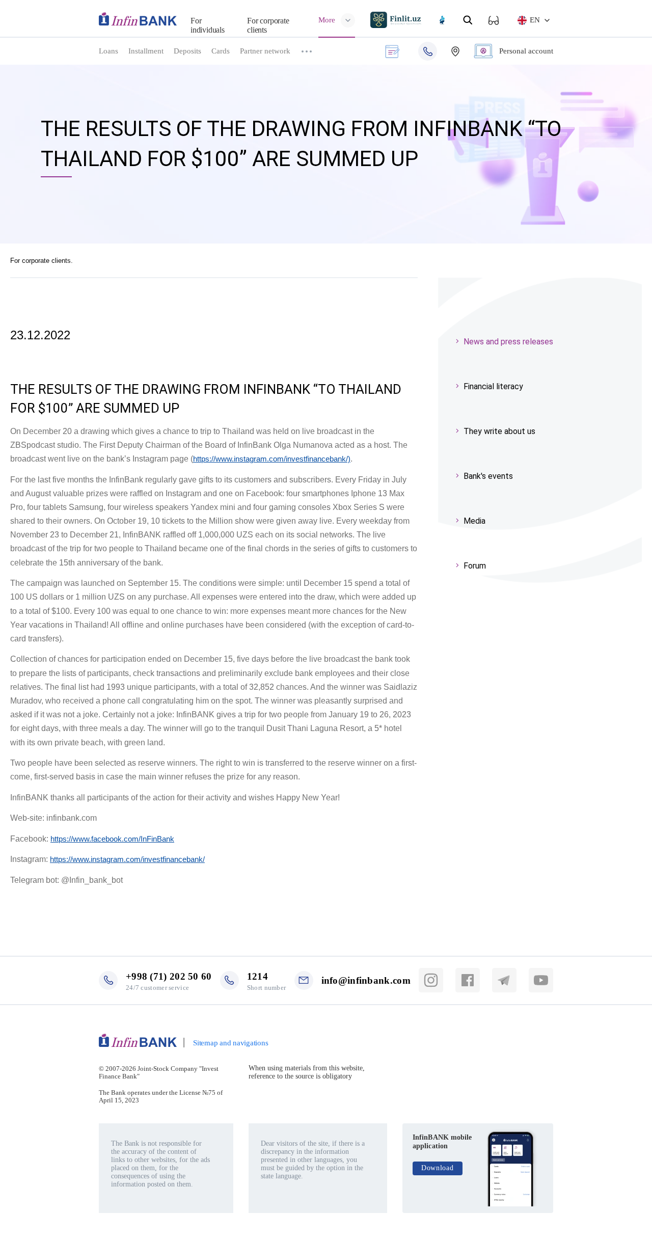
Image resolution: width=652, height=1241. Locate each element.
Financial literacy (493, 386)
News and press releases (508, 341)
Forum (475, 566)
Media (474, 521)
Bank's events (488, 476)
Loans (108, 51)
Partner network (265, 51)
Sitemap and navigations (230, 1043)
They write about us (499, 431)
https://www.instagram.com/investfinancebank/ (127, 859)
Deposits (187, 51)
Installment (146, 51)
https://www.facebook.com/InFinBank (112, 838)
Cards (220, 51)
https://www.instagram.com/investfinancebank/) (271, 458)
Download (437, 1168)
